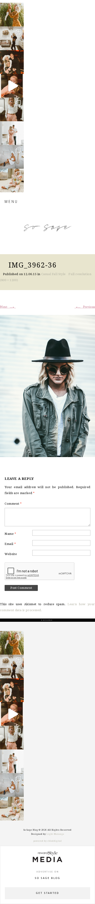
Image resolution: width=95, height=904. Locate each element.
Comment (13, 503)
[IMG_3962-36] (47, 385)
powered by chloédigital (47, 841)
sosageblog (11, 6)
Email (10, 544)
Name (10, 533)
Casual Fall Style (53, 274)
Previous (84, 306)
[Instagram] (19, 20)
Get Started (47, 893)
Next (8, 306)
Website (11, 554)
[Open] (12, 14)
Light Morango (55, 834)
